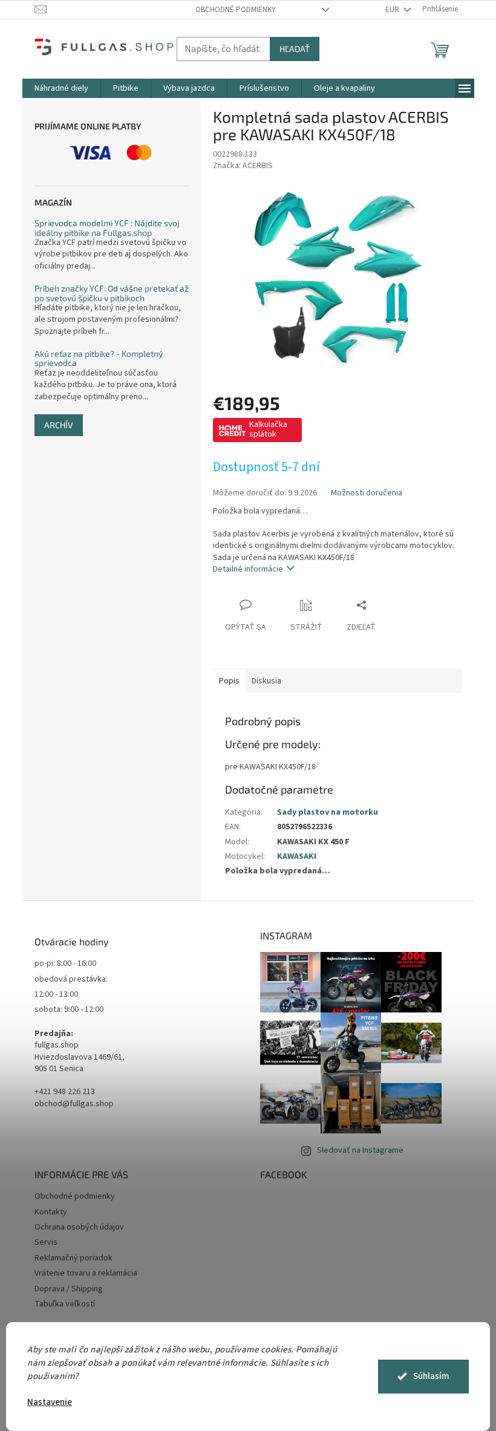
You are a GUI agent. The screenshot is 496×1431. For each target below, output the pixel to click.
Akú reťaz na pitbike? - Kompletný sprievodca (98, 358)
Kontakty (50, 1212)
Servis (45, 1242)
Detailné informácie (248, 569)
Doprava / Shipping (68, 1289)
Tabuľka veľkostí (64, 1304)
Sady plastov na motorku (327, 812)
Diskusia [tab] (266, 681)
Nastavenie (49, 1402)
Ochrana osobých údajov (79, 1227)
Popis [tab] (229, 681)
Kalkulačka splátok (268, 429)
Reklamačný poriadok (73, 1258)
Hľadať (294, 49)
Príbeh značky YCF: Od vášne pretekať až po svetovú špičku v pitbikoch (111, 293)
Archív (58, 425)
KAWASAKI (296, 856)
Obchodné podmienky (235, 9)
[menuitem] (61, 88)
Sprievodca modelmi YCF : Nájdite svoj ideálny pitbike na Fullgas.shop (107, 227)
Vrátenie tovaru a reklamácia (85, 1273)
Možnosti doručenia (366, 493)
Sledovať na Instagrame (360, 1150)
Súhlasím (431, 1376)
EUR (393, 9)
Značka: (243, 166)
